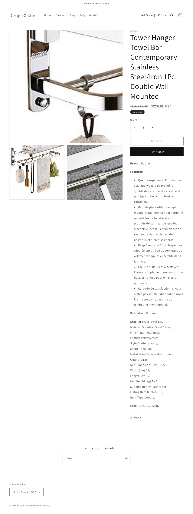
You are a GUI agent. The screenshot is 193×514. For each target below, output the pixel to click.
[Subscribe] (126, 458)
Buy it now (157, 152)
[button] (172, 15)
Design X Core (24, 505)
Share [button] (137, 417)
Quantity (135, 120)
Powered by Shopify (41, 505)
